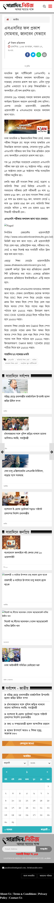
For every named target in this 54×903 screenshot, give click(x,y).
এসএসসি (11, 360)
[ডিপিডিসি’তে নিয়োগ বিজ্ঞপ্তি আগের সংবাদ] (2, 453)
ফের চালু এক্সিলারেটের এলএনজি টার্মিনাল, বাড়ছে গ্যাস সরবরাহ (23, 473)
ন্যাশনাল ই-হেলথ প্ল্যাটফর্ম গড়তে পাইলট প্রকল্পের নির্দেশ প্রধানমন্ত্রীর (23, 511)
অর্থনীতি (6, 486)
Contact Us (15, 898)
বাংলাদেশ (6, 642)
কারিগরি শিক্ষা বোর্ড (23, 360)
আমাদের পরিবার (46, 875)
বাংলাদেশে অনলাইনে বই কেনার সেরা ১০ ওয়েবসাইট (23, 555)
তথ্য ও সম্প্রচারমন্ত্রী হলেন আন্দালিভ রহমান (27, 724)
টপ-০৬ (5, 567)
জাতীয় (16, 19)
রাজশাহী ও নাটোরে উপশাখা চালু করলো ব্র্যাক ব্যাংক (25, 582)
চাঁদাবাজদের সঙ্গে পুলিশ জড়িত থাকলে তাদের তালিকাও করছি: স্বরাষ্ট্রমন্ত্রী (25, 436)
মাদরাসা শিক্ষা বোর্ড (11, 363)
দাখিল (34, 360)
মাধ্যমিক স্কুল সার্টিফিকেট (29, 363)
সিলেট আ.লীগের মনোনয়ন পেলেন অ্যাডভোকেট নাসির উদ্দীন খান (26, 624)
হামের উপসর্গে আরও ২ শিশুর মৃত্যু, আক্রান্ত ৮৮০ (23, 732)
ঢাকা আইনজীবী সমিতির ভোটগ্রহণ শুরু (22, 665)
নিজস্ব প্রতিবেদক (18, 43)
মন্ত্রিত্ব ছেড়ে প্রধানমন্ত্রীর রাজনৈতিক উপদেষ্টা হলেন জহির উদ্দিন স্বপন (27, 399)
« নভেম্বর (8, 829)
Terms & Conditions (25, 894)
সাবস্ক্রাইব (43, 849)
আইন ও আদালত (8, 680)
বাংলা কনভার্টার (28, 875)
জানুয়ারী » (45, 829)
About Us (6, 894)
